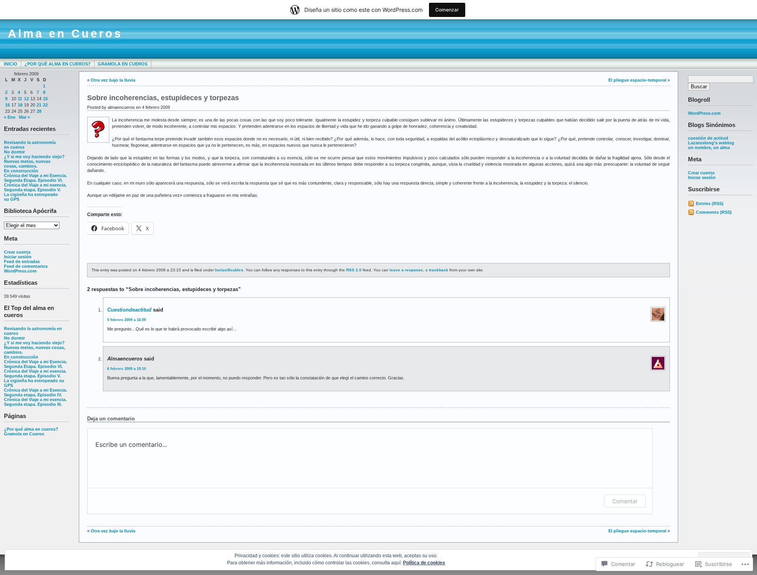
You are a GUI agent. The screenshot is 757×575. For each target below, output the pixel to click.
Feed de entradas (22, 261)
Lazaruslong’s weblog (711, 142)
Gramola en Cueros (122, 64)
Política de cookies (424, 563)
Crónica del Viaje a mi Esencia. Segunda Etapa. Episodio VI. (35, 178)
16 (7, 105)
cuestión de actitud (708, 138)
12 (26, 98)
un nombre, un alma (709, 147)
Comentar (625, 501)
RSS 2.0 (354, 270)
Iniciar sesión (18, 256)
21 (39, 105)
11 (20, 98)
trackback (438, 270)
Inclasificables (229, 270)
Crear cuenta (17, 252)
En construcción (21, 170)
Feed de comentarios (26, 266)
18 (20, 105)
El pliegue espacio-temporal (637, 80)
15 (45, 98)
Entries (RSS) (709, 203)
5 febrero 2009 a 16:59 (126, 320)
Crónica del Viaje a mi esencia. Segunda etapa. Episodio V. (35, 187)
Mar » (24, 117)
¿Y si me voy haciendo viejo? (34, 156)
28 (39, 111)
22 (45, 105)
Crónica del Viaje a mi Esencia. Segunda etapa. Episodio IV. (35, 392)
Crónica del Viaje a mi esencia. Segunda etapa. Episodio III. (35, 402)
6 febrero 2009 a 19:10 (126, 369)
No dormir (14, 151)
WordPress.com (20, 271)
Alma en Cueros (65, 33)
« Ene (9, 117)
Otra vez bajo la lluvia (113, 80)
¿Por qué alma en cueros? (57, 64)
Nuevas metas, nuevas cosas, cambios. (27, 163)
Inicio (10, 64)
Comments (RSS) (714, 212)
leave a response (406, 270)
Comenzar (447, 10)
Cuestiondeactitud (129, 310)
